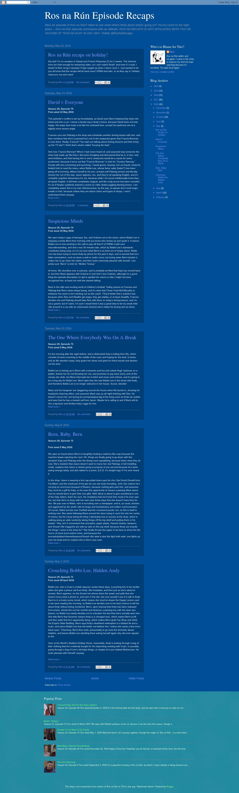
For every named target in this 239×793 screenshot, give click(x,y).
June (158, 121)
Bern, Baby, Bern (65, 434)
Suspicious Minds (65, 221)
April (158, 188)
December (161, 108)
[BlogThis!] (99, 82)
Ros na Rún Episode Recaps (99, 14)
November (161, 112)
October (160, 117)
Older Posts (136, 678)
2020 (156, 86)
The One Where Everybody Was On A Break (92, 337)
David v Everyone (65, 102)
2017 (156, 99)
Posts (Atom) (64, 685)
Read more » (54, 198)
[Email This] (96, 82)
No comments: (83, 82)
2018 (156, 95)
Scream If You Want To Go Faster (73, 730)
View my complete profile (162, 72)
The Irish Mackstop (66, 762)
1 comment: (83, 205)
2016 (156, 104)
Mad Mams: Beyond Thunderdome (73, 746)
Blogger (169, 786)
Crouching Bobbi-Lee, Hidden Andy (84, 570)
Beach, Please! (51, 721)
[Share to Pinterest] (108, 82)
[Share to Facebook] (105, 82)
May (158, 126)
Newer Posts (53, 678)
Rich (172, 52)
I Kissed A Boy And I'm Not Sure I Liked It (77, 705)
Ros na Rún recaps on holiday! (78, 54)
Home (95, 678)
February (160, 197)
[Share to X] (102, 82)
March (159, 192)
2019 (156, 91)
